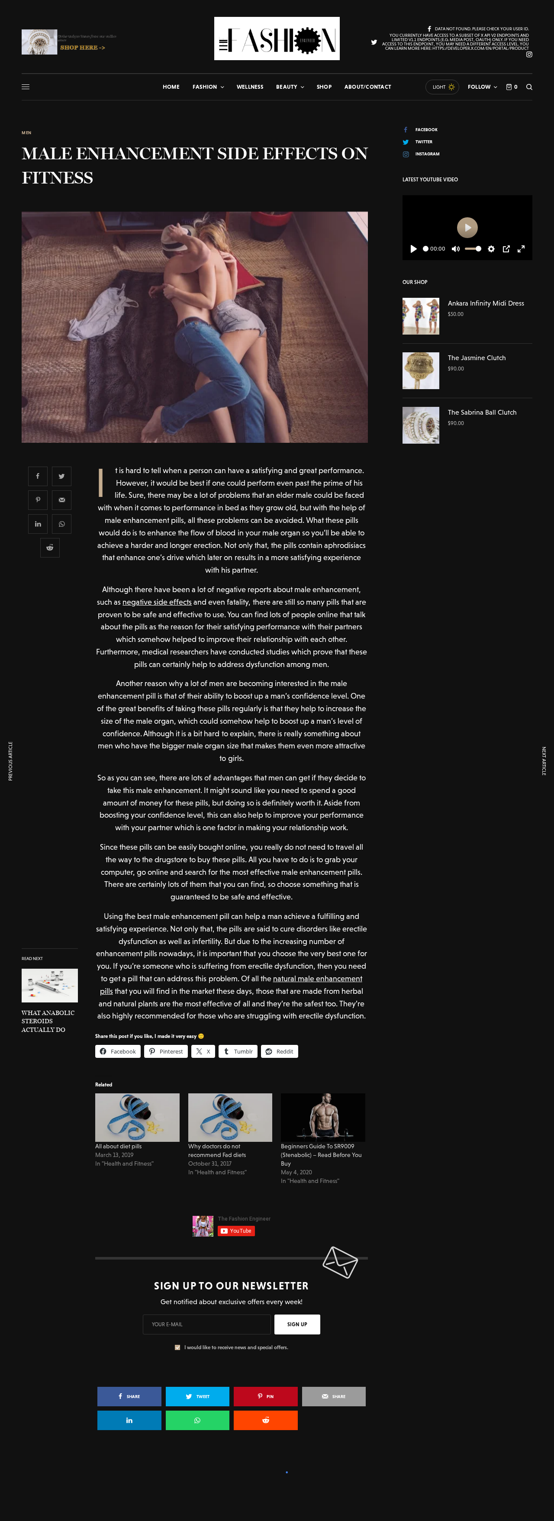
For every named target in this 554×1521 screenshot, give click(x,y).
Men (27, 133)
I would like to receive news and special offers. (236, 1347)
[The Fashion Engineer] (277, 38)
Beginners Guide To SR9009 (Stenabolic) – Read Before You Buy (321, 1155)
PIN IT (142, 1118)
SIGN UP (297, 1324)
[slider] (425, 249)
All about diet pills (118, 1146)
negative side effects (157, 601)
